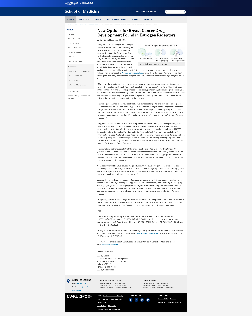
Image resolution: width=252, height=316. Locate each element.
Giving (146, 19)
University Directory (174, 302)
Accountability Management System (79, 97)
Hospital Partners (75, 61)
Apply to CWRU (163, 299)
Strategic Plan (73, 91)
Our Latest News (94, 25)
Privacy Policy (112, 306)
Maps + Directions (75, 48)
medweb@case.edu (82, 287)
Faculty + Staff (144, 12)
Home (69, 25)
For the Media (74, 80)
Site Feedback (76, 290)
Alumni (136, 12)
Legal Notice (101, 306)
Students (153, 12)
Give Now (173, 299)
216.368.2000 (81, 283)
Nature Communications (132, 73)
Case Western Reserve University (113, 296)
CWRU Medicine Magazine (79, 71)
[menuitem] (71, 19)
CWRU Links (163, 296)
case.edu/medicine (110, 244)
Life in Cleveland (74, 43)
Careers (71, 57)
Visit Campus (162, 302)
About (69, 19)
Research (97, 19)
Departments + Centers (116, 19)
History (71, 34)
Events (135, 19)
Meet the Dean (74, 39)
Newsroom (83, 25)
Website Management (78, 85)
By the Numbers (74, 52)
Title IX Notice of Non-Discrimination (109, 309)
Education (83, 19)
